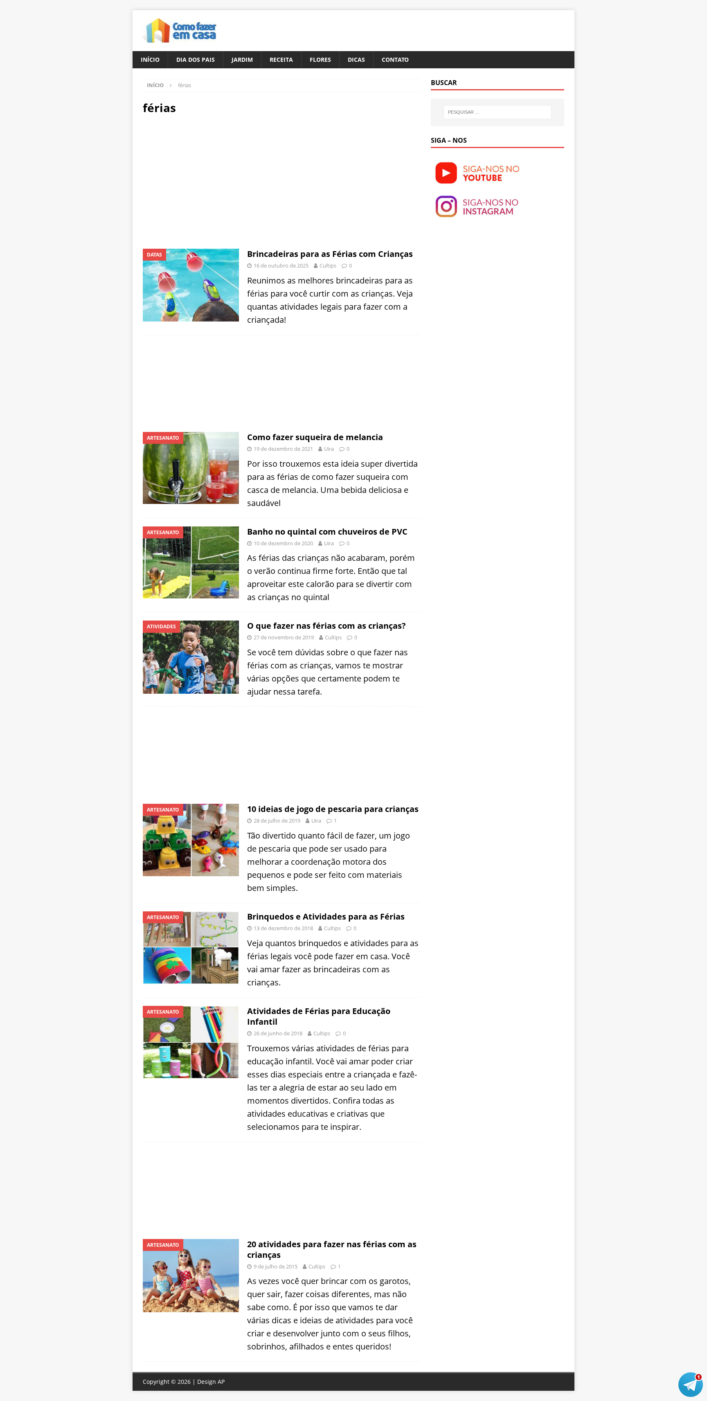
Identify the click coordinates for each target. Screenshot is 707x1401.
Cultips (328, 265)
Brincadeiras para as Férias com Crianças (330, 253)
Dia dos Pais (195, 59)
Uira (329, 448)
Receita (281, 59)
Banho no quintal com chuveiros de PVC (327, 531)
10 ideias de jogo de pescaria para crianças (333, 808)
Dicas (356, 59)
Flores (320, 59)
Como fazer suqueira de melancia (315, 437)
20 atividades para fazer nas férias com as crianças (332, 1249)
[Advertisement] (211, 181)
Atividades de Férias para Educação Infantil (318, 1016)
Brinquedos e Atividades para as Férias (326, 916)
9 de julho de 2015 (275, 1266)
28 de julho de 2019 (277, 820)
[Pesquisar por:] (497, 112)
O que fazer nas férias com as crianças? (326, 625)
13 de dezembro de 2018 (283, 928)
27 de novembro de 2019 (284, 637)
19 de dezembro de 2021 (283, 448)
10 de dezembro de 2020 (283, 543)
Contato (395, 59)
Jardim (242, 59)
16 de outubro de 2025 (281, 265)
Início (150, 59)
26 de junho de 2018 (278, 1033)
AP (221, 1381)
